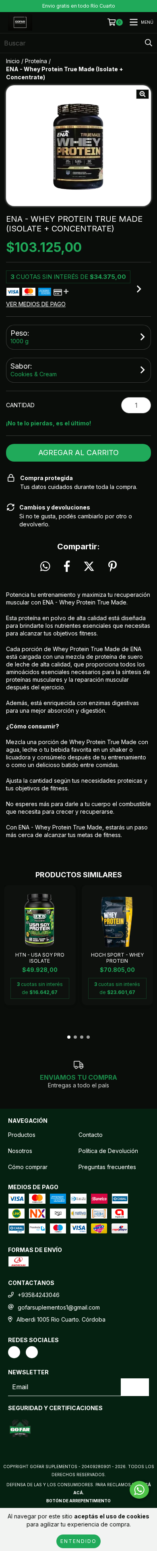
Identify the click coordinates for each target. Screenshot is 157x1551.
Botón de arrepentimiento (78, 1500)
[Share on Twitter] (89, 567)
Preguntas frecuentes (107, 1166)
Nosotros (20, 1150)
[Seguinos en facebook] (32, 1352)
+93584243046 (39, 1294)
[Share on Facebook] (67, 567)
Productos (21, 1134)
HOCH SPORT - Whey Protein (117, 958)
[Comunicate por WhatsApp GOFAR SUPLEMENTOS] (139, 1490)
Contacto (90, 1134)
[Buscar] (148, 43)
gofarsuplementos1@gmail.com (59, 1307)
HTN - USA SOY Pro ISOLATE (39, 958)
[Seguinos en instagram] (14, 1352)
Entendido (78, 1541)
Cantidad (20, 405)
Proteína (36, 61)
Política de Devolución (108, 1150)
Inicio (13, 61)
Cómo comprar (28, 1166)
